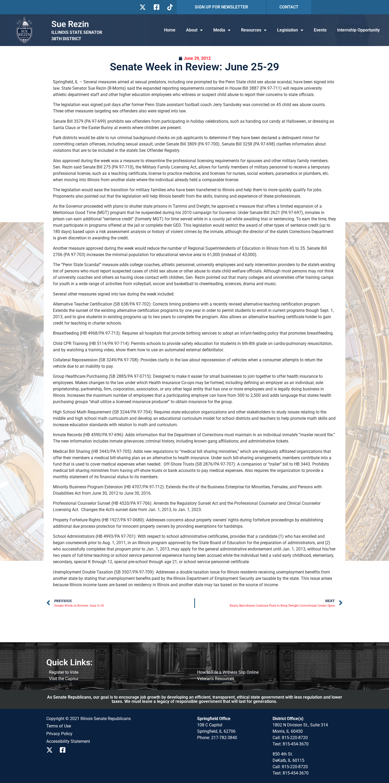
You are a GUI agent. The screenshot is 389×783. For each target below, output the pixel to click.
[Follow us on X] (142, 7)
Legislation (287, 30)
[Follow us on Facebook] (156, 7)
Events (320, 30)
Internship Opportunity (358, 30)
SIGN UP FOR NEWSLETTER (221, 7)
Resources (251, 30)
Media (219, 30)
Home (169, 30)
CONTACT (288, 7)
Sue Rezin (70, 24)
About (191, 30)
